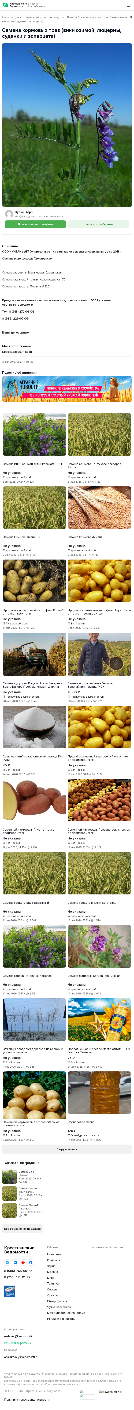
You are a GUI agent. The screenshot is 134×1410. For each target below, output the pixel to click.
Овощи (52, 1289)
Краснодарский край (17, 351)
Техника (53, 1283)
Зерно (51, 1266)
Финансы (53, 1260)
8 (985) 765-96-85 (18, 1271)
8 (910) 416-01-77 (17, 1277)
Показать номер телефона (35, 224)
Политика (54, 1254)
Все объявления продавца (22, 1228)
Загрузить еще (67, 1149)
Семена (72, 17)
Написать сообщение (98, 224)
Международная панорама (66, 1313)
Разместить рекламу (17, 1343)
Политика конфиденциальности (27, 1399)
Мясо (50, 1277)
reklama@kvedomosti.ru (19, 1336)
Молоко (52, 1272)
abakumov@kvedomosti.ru (21, 1357)
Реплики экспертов (61, 1318)
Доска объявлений (27, 17)
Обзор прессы (57, 1301)
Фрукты (52, 1295)
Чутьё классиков (59, 1307)
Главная (7, 17)
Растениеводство (53, 17)
